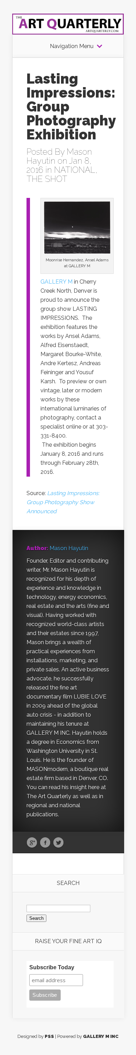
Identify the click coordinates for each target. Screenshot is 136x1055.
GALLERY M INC (101, 1036)
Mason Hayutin (69, 548)
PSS (49, 1036)
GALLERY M (56, 281)
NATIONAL (74, 170)
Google (32, 842)
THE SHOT (47, 179)
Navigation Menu (71, 46)
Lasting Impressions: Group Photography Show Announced (63, 502)
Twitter (58, 842)
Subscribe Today (51, 967)
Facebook (45, 842)
